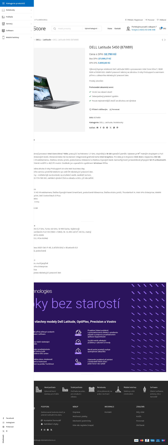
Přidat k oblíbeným (99, 109)
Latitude (47, 39)
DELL (38, 39)
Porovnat (115, 109)
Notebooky (118, 122)
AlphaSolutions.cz (48, 440)
